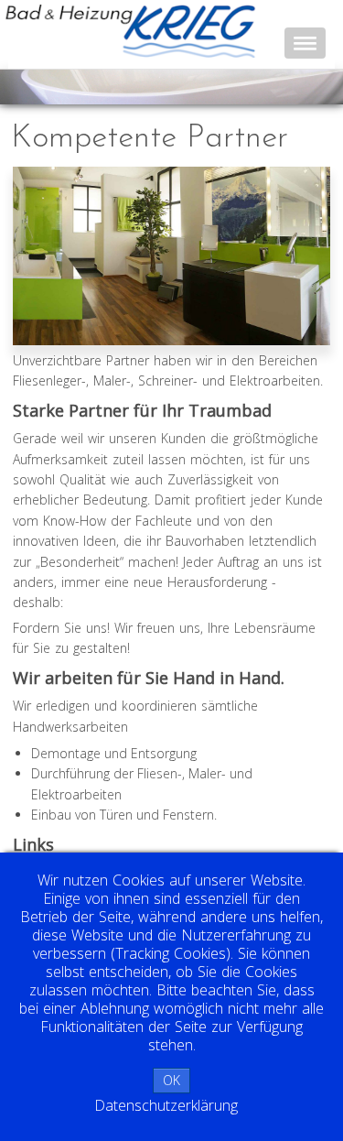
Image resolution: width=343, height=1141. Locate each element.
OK (171, 1080)
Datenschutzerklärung (166, 1105)
